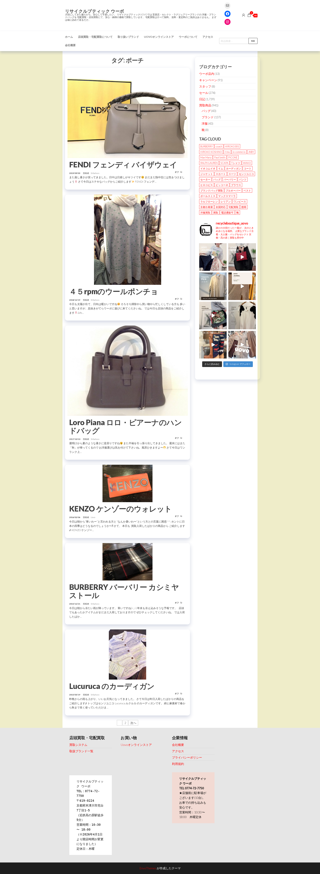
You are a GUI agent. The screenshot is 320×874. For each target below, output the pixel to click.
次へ (133, 723)
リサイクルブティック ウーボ (94, 11)
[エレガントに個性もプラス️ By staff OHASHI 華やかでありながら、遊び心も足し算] (242, 257)
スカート (221, 173)
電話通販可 (227, 212)
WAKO (247, 162)
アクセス (207, 36)
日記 (202, 99)
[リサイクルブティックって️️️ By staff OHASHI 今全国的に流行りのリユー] (242, 344)
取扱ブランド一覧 (81, 751)
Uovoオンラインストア (159, 36)
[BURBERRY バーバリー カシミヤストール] (127, 561)
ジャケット (206, 173)
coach (219, 146)
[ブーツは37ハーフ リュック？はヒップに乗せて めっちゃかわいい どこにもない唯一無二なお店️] (213, 344)
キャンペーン (208, 80)
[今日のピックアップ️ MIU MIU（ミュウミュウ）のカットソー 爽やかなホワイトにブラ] (242, 315)
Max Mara (205, 157)
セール (203, 93)
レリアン (226, 201)
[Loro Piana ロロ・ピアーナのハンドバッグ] (127, 370)
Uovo (93, 517)
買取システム (78, 745)
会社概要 (70, 45)
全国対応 (221, 206)
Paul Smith (219, 157)
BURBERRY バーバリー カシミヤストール (124, 591)
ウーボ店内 (206, 74)
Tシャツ (235, 162)
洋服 (205, 123)
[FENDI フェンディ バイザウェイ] (128, 112)
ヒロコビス (206, 184)
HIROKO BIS (232, 146)
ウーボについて (188, 36)
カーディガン (233, 168)
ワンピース (240, 201)
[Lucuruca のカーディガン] (127, 654)
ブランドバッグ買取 (211, 190)
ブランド (208, 117)
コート (247, 168)
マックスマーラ (227, 195)
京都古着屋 (206, 206)
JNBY (251, 151)
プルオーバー (233, 190)
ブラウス (236, 184)
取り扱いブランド (128, 36)
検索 (253, 41)
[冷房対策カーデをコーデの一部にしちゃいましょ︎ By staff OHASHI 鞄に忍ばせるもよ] (242, 286)
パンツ (242, 179)
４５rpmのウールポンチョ (113, 291)
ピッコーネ (222, 184)
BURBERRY (206, 146)
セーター (205, 179)
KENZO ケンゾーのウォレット (120, 508)
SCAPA (224, 162)
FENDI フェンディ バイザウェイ (123, 164)
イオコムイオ (207, 168)
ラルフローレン (209, 201)
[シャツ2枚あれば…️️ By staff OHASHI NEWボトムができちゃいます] (213, 257)
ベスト (247, 190)
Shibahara (95, 173)
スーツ (232, 173)
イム (220, 168)
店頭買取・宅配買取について (95, 36)
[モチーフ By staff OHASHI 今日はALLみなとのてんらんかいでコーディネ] (213, 315)
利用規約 (178, 764)
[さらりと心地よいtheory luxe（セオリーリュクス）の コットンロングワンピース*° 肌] (213, 286)
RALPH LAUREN (209, 162)
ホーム (69, 36)
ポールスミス (207, 195)
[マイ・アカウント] (243, 15)
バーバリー (230, 179)
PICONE (232, 157)
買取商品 (205, 105)
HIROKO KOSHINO (211, 151)
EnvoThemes (148, 868)
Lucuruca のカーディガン (111, 686)
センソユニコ (246, 173)
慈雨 (243, 206)
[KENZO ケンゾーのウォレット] (127, 483)
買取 (215, 212)
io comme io (239, 151)
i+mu (227, 151)
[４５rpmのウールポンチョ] (127, 239)
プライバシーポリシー (187, 757)
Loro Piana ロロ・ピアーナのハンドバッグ (125, 426)
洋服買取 (205, 212)
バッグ (206, 111)
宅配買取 (233, 206)
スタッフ (205, 86)
